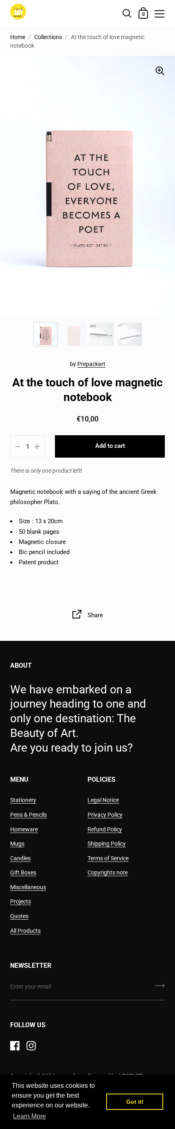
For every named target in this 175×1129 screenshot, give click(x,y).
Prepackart (91, 364)
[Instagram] (31, 1045)
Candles (20, 858)
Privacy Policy (105, 814)
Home (17, 37)
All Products (25, 930)
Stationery (23, 800)
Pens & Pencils (28, 814)
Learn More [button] (29, 1116)
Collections (48, 37)
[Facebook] (15, 1045)
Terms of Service (108, 858)
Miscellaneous (28, 887)
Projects (20, 901)
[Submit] (160, 988)
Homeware (24, 829)
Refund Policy (105, 829)
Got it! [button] (135, 1101)
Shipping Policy (107, 843)
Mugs (17, 843)
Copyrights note (108, 872)
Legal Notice (103, 800)
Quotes (19, 916)
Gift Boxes (23, 872)
